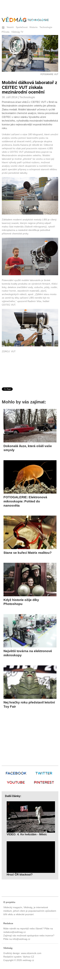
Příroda (5, 32)
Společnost (22, 27)
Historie (34, 27)
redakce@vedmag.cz (14, 932)
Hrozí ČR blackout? (19, 874)
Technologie (46, 27)
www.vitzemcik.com (31, 953)
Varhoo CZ (28, 956)
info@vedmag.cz (21, 939)
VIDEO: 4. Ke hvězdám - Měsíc (27, 834)
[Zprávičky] (3, 27)
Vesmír (10, 27)
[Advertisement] (30, 8)
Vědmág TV (17, 32)
